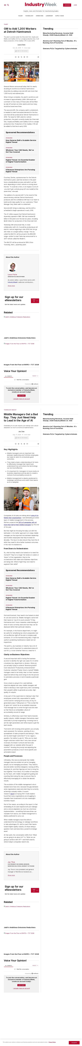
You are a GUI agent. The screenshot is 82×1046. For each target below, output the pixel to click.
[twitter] (21, 57)
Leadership (49, 15)
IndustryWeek (12, 282)
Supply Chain (59, 15)
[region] (21, 380)
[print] (38, 57)
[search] (8, 5)
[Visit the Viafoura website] (34, 384)
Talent (20, 15)
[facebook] (15, 57)
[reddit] (24, 57)
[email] (27, 57)
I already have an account (21, 399)
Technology (29, 15)
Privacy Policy (52, 1042)
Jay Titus (21, 431)
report (12, 794)
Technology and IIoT (10, 409)
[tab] (8, 376)
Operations (39, 15)
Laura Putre (21, 44)
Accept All (74, 1042)
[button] (5, 5)
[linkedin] (18, 57)
